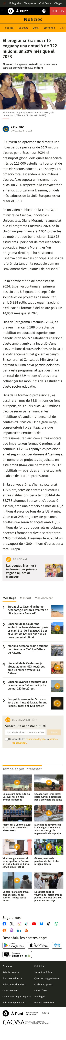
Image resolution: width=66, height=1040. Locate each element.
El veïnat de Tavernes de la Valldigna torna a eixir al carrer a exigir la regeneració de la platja (47, 829)
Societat (23, 27)
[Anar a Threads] (49, 924)
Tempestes (30, 3)
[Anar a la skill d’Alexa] (57, 945)
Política (9, 27)
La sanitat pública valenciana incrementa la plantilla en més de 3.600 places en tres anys (48, 896)
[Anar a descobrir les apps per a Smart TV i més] (17, 954)
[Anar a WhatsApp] (57, 924)
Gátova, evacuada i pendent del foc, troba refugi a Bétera (46, 861)
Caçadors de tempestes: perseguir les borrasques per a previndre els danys (48, 796)
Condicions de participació (17, 996)
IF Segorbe (15, 3)
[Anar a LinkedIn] (19, 930)
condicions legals (35, 739)
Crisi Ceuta (45, 3)
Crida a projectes (43, 984)
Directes (58, 10)
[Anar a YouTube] (34, 924)
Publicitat (39, 966)
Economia (49, 27)
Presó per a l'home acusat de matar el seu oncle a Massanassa (17, 827)
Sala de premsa (11, 972)
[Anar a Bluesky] (42, 924)
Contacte (7, 966)
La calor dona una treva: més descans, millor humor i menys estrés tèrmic (16, 896)
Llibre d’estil (40, 990)
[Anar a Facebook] (5, 924)
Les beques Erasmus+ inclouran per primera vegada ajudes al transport (21, 571)
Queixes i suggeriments (46, 978)
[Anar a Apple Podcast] (12, 930)
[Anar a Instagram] (20, 924)
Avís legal (39, 996)
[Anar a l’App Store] (38, 945)
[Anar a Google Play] (14, 945)
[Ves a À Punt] (18, 11)
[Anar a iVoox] (5, 930)
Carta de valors (11, 990)
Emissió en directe (12, 978)
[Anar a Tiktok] (27, 924)
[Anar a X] (12, 924)
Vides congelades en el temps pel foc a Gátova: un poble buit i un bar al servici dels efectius (16, 862)
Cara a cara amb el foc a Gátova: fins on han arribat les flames (16, 796)
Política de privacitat (14, 1002)
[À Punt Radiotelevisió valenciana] (20, 1013)
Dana (36, 27)
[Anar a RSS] (27, 930)
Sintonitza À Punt (43, 972)
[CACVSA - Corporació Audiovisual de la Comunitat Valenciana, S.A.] (27, 1022)
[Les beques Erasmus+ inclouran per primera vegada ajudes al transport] (54, 570)
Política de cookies (44, 1002)
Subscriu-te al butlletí (14, 984)
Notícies (33, 19)
